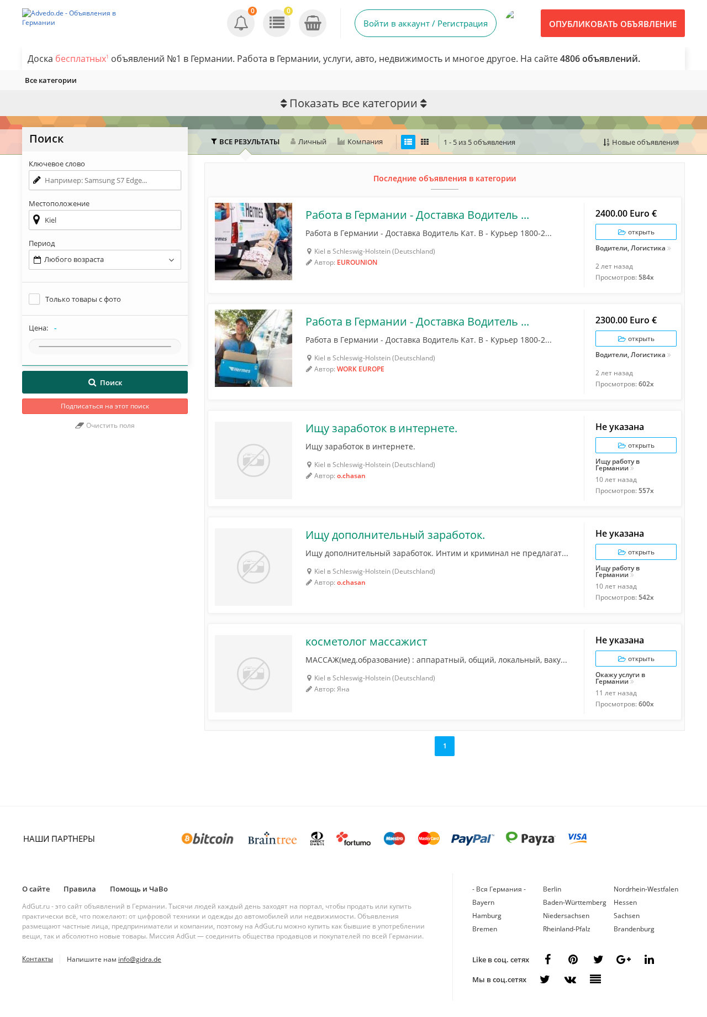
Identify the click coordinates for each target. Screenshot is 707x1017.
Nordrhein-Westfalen (646, 889)
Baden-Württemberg (574, 902)
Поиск (111, 382)
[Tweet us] (598, 959)
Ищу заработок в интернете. (381, 428)
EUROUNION (357, 262)
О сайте (36, 888)
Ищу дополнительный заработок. (395, 535)
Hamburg (487, 915)
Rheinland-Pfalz (566, 929)
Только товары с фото (83, 299)
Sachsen (627, 915)
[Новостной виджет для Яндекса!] (595, 979)
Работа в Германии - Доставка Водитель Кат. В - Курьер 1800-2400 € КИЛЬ (417, 215)
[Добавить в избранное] (222, 211)
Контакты (37, 958)
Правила (80, 888)
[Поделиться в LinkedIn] (649, 959)
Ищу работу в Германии (617, 464)
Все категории (51, 80)
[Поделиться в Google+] (624, 959)
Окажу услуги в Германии (620, 678)
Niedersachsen (566, 915)
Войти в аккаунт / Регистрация (425, 23)
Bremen (484, 929)
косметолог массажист (366, 641)
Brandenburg (634, 929)
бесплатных (82, 59)
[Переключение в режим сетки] (425, 142)
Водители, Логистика (630, 249)
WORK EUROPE (360, 369)
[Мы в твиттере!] (545, 979)
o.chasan (351, 475)
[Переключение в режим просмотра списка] (408, 142)
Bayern (483, 902)
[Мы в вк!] (570, 979)
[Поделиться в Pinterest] (573, 959)
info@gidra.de (139, 959)
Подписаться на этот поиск (105, 406)
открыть (640, 232)
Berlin (552, 889)
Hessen (625, 902)
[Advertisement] (105, 623)
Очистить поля (110, 425)
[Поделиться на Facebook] (547, 959)
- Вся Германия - (499, 889)
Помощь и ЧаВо (139, 888)
